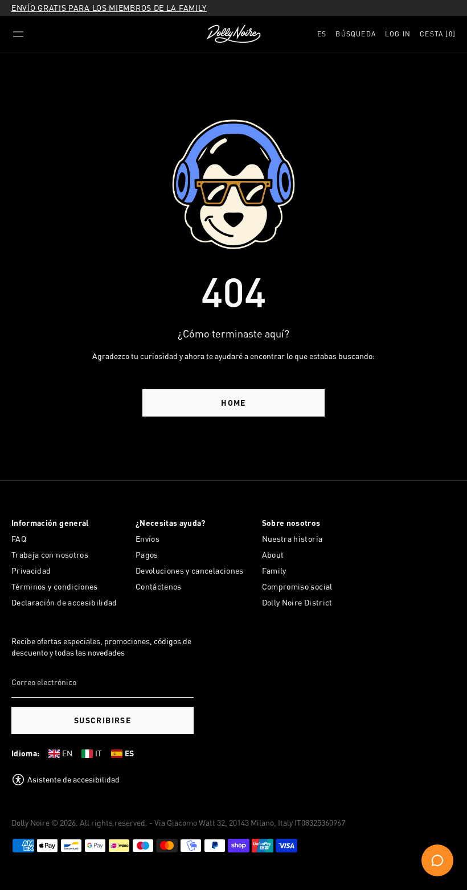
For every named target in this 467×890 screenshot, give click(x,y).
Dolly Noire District (297, 602)
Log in (398, 34)
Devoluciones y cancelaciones (190, 570)
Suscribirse (102, 720)
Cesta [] (438, 34)
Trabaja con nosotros (49, 554)
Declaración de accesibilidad (64, 602)
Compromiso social (297, 586)
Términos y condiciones (54, 586)
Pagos (147, 554)
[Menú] (18, 34)
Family (274, 570)
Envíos (147, 538)
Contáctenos (159, 586)
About (273, 554)
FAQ (18, 538)
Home (233, 402)
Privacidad (31, 570)
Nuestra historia (292, 538)
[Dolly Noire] (233, 34)
